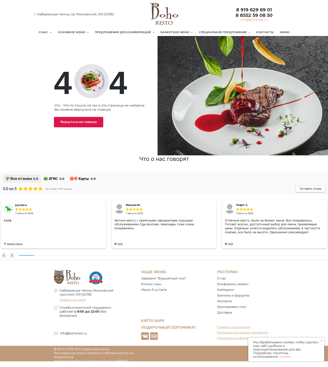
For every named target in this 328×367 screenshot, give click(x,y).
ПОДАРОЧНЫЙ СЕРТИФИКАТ (168, 327)
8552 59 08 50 (256, 15)
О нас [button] (44, 32)
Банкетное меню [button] (175, 32)
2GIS (120, 243)
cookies (285, 356)
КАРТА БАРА (152, 320)
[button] (4, 255)
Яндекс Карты (15, 243)
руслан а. (21, 205)
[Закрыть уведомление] (321, 340)
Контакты (265, 32)
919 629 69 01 (255, 10)
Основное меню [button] (72, 32)
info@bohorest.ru (254, 20)
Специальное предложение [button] (223, 32)
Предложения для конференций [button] (123, 32)
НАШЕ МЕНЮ (153, 272)
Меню (284, 32)
